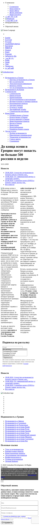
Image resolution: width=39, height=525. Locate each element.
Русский (8, 42)
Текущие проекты (16, 105)
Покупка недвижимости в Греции (22, 80)
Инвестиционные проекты (19, 121)
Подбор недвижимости (18, 133)
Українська (9, 66)
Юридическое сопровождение (21, 135)
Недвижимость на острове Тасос (17, 433)
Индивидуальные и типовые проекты (23, 101)
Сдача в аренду (15, 139)
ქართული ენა (10, 56)
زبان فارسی (9, 58)
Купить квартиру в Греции (19, 119)
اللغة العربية (9, 68)
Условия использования (14, 459)
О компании (14, 7)
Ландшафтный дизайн (18, 109)
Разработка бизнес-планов (19, 129)
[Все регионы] (15, 349)
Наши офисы (14, 11)
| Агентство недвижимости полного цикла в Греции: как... (19, 174)
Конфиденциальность (13, 457)
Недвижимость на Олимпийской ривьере (20, 435)
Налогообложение (16, 127)
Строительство (10, 92)
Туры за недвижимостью (14, 449)
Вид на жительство (17, 82)
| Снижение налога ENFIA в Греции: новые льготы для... (19, 181)
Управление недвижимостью (20, 137)
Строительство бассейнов (19, 111)
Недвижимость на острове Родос (17, 429)
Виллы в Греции (16, 123)
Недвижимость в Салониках (15, 423)
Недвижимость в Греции (14, 78)
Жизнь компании (16, 13)
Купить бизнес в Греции (19, 117)
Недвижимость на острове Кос (16, 441)
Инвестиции (10, 113)
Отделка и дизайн (16, 107)
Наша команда (15, 9)
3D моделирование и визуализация (23, 99)
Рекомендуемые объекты (14, 451)
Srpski (7, 62)
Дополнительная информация (21, 84)
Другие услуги (10, 131)
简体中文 (8, 48)
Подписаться (7, 357)
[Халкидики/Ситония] (15, 353)
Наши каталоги (15, 15)
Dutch (7, 52)
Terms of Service (5, 519)
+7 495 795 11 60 (11, 17)
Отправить (7, 522)
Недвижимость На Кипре (14, 90)
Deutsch (8, 50)
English (7, 38)
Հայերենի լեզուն (12, 44)
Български (9, 46)
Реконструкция (15, 95)
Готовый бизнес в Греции (19, 115)
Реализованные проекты (19, 103)
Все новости (9, 184)
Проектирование (16, 97)
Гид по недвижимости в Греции (21, 88)
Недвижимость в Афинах (14, 421)
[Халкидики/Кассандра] (15, 351)
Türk (7, 64)
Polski (7, 60)
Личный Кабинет (11, 461)
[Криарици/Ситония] (15, 355)
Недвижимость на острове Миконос (18, 437)
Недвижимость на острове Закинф (18, 431)
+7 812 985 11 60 (11, 20)
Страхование (14, 141)
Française (8, 54)
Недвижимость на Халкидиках (16, 425)
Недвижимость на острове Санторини (19, 439)
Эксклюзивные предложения (16, 455)
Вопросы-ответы (16, 86)
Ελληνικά (8, 40)
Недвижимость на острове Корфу (17, 427)
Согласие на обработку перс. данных (14, 516)
